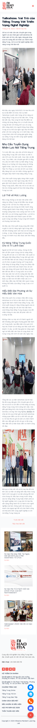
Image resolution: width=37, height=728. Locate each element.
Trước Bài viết (18, 520)
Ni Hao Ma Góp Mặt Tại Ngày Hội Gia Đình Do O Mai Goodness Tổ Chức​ (17, 556)
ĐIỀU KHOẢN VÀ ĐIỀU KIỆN (11, 704)
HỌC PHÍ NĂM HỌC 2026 (11, 707)
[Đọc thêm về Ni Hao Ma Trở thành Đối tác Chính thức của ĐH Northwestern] (18, 576)
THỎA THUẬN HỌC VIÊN (10, 711)
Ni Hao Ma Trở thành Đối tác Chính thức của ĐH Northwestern (17, 591)
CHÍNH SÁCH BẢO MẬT (10, 701)
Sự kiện (6, 560)
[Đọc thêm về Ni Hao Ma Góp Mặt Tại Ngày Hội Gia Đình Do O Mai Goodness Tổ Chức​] (18, 541)
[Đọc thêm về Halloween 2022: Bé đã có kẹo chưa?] (18, 611)
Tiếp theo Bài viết (18, 523)
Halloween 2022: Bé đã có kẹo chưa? (18, 625)
